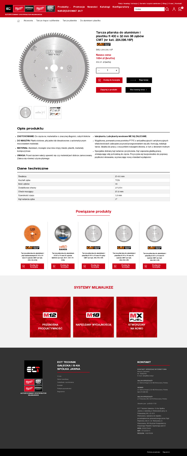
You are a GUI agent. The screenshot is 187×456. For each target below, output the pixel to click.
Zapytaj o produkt (108, 90)
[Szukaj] (167, 9)
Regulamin (61, 391)
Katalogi (105, 7)
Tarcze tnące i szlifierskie (47, 21)
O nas (170, 3)
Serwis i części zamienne (150, 3)
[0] (180, 9)
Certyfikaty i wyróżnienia (65, 382)
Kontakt (178, 3)
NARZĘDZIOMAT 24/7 (70, 11)
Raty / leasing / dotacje (128, 3)
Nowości (92, 7)
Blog (164, 3)
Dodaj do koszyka (111, 80)
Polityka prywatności (64, 388)
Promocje (79, 7)
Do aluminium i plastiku (90, 21)
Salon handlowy (63, 379)
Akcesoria (28, 21)
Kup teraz (143, 80)
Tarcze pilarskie (70, 21)
